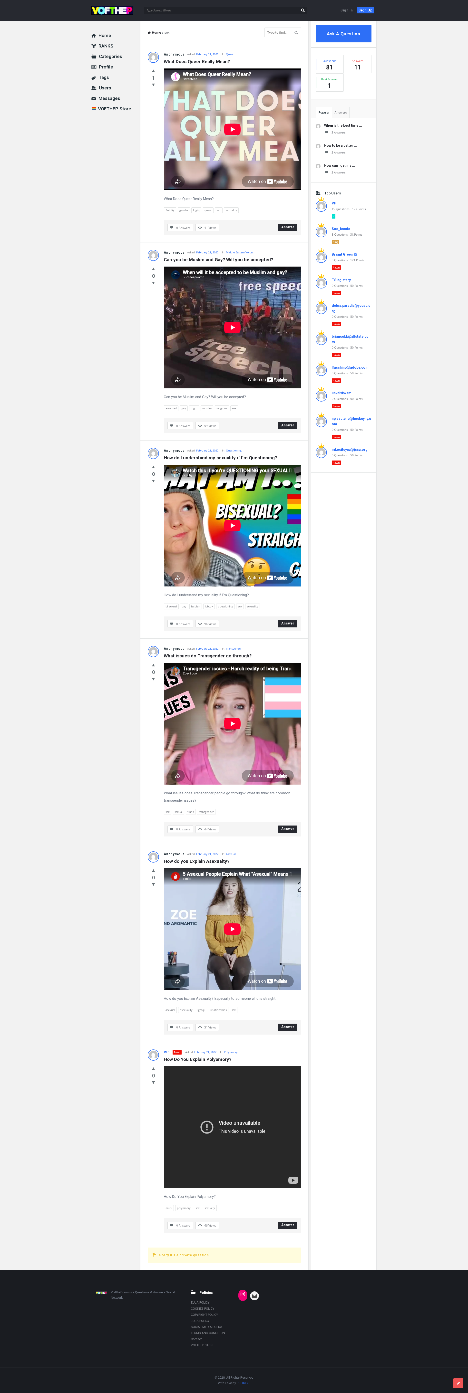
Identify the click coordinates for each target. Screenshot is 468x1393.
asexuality (186, 1010)
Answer (287, 227)
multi (169, 1208)
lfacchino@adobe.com (350, 367)
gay (184, 408)
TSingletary (341, 280)
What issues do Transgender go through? (208, 656)
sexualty (210, 1208)
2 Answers (339, 152)
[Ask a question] (458, 1383)
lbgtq (196, 210)
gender (183, 210)
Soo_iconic (341, 229)
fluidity (170, 210)
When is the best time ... (343, 125)
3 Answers (339, 132)
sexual (179, 812)
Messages (109, 98)
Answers (340, 112)
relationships (218, 1010)
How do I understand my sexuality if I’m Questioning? (220, 458)
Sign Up (365, 10)
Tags (104, 77)
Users (105, 88)
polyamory (184, 1208)
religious (221, 408)
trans (190, 812)
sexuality (231, 210)
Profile (106, 67)
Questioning (234, 450)
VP (166, 1052)
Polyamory (231, 1052)
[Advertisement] (343, 553)
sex (219, 210)
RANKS (105, 46)
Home (104, 35)
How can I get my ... (339, 165)
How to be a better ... (340, 145)
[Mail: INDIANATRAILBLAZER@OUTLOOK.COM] (254, 1295)
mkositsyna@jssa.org (350, 450)
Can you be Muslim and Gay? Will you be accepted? (218, 259)
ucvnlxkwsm (341, 393)
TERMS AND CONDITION (208, 1333)
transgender (206, 812)
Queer (230, 54)
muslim (207, 408)
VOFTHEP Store (114, 109)
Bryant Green (342, 254)
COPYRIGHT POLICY (204, 1314)
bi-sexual (171, 606)
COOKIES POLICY (202, 1308)
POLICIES (243, 1383)
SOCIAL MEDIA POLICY (207, 1327)
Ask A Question (343, 33)
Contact (196, 1339)
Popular (324, 112)
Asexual (231, 854)
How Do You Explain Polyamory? (197, 1059)
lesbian (195, 606)
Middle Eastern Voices (240, 252)
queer (208, 210)
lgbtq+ (209, 606)
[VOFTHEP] (115, 10)
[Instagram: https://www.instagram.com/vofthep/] (242, 1294)
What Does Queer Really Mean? (197, 61)
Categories (110, 56)
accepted (171, 408)
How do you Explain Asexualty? (196, 861)
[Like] (153, 70)
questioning (225, 606)
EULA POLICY (200, 1302)
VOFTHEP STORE (202, 1345)
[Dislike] (153, 84)
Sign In (347, 10)
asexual (170, 1010)
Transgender (234, 648)
